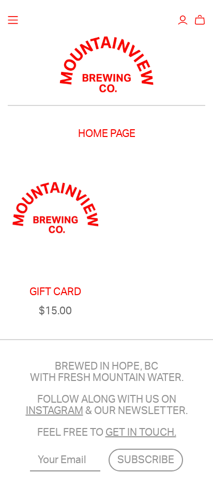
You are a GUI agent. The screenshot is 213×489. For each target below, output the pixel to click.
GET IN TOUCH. (140, 432)
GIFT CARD (55, 292)
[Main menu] (13, 20)
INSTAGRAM (54, 411)
